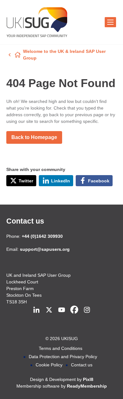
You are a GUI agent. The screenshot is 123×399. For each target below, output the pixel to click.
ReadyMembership (87, 386)
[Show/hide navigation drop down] (110, 22)
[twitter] (49, 310)
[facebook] (74, 310)
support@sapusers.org (45, 249)
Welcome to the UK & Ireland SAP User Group (64, 54)
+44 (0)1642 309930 (42, 236)
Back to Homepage (34, 137)
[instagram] (86, 310)
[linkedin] (36, 310)
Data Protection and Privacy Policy (63, 356)
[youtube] (61, 310)
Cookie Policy (49, 364)
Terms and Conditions (60, 348)
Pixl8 (88, 379)
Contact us (25, 221)
